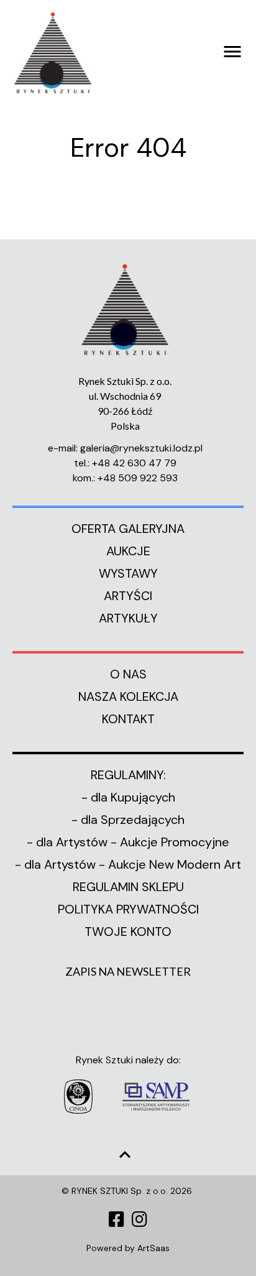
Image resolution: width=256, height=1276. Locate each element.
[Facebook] (116, 1220)
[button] (186, 47)
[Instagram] (139, 1220)
